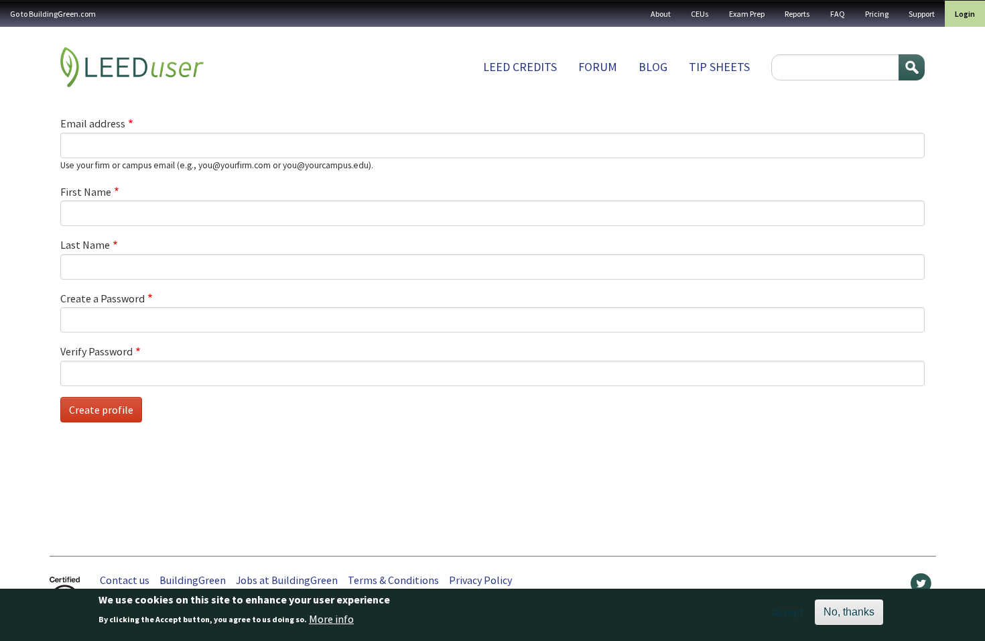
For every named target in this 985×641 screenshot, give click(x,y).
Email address (92, 123)
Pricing (877, 14)
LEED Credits (520, 66)
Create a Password (102, 298)
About (661, 14)
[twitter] (921, 586)
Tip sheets (719, 66)
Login (965, 14)
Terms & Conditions (393, 580)
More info (331, 619)
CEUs (700, 14)
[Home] (132, 67)
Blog (653, 66)
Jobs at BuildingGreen (287, 580)
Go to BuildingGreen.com (53, 14)
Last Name (85, 244)
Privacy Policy (480, 580)
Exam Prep (747, 14)
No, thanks (849, 612)
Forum (597, 66)
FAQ (837, 14)
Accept (788, 612)
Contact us (124, 580)
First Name (85, 191)
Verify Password (96, 351)
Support (922, 14)
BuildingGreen (192, 580)
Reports (797, 14)
